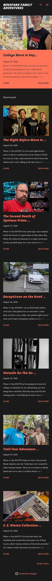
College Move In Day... (20, 55)
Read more (43, 83)
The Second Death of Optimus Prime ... (19, 218)
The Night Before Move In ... (25, 140)
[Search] (40, 4)
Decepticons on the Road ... (24, 296)
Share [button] (6, 83)
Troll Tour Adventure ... (21, 449)
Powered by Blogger (27, 573)
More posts (43, 563)
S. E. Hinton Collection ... (22, 525)
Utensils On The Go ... (19, 373)
